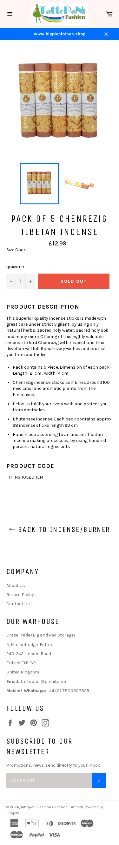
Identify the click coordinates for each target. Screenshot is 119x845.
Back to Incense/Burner (62, 529)
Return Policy (20, 594)
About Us (15, 585)
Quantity (15, 267)
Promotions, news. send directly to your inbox (53, 765)
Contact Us (18, 604)
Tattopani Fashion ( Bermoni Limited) (52, 807)
